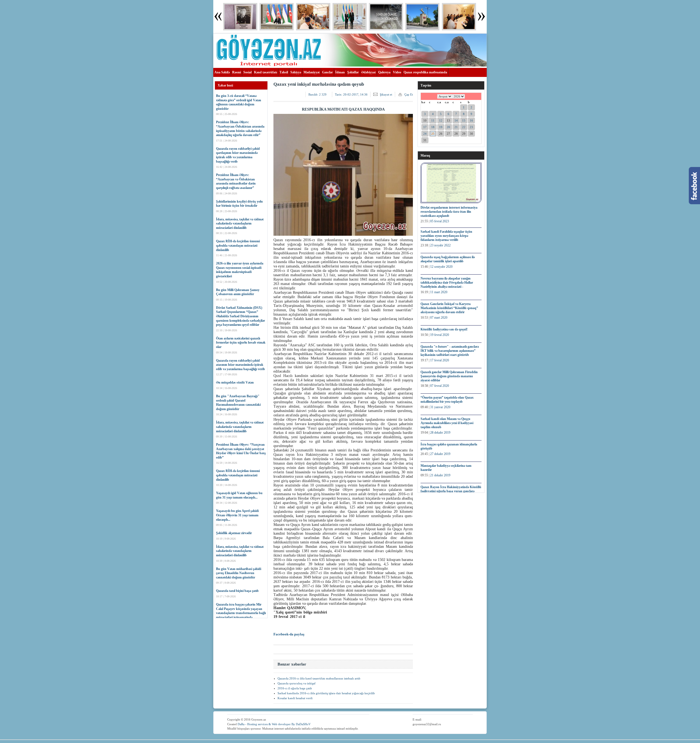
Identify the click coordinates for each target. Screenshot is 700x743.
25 (432, 133)
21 (456, 127)
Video (397, 72)
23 (471, 127)
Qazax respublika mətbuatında (425, 72)
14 (456, 120)
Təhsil (283, 72)
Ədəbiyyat (368, 72)
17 (425, 127)
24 (425, 133)
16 (471, 120)
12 (440, 120)
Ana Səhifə (222, 72)
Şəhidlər (353, 72)
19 (440, 127)
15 (463, 120)
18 (432, 127)
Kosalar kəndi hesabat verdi (295, 698)
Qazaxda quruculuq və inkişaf (297, 683)
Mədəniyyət (312, 72)
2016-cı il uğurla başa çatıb (295, 688)
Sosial (247, 72)
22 (463, 127)
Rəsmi (236, 72)
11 (432, 120)
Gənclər (327, 72)
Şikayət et (386, 94)
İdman (340, 72)
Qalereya (384, 72)
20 (448, 127)
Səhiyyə (295, 72)
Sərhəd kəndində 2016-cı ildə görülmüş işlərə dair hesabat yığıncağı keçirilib (326, 693)
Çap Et (408, 94)
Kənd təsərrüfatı (265, 72)
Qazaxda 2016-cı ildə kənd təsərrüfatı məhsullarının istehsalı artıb (319, 678)
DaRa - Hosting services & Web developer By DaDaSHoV (274, 724)
